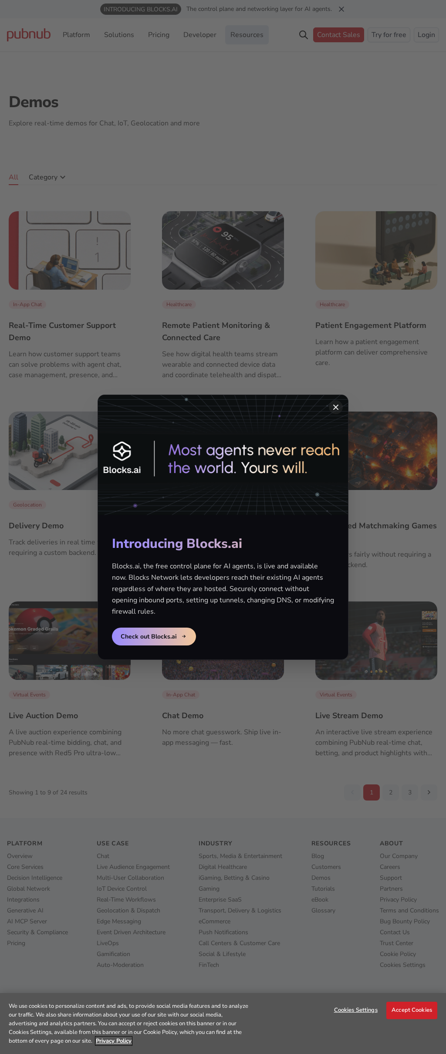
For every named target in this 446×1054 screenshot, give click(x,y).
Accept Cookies (412, 1010)
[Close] (336, 407)
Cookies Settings (356, 1010)
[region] (223, 1023)
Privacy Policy (114, 1041)
